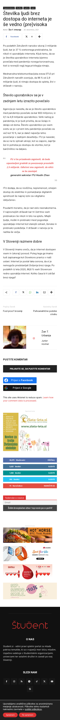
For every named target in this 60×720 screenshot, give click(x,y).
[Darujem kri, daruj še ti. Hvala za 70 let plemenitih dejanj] (27, 581)
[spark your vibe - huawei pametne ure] (27, 562)
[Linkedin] (37, 292)
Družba (19, 8)
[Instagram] (14, 681)
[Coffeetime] (30, 600)
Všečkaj (51, 460)
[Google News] (30, 689)
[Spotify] (29, 681)
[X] (23, 292)
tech (33, 8)
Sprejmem (10, 715)
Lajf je (26, 8)
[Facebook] (16, 292)
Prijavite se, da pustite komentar (30, 368)
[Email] (44, 292)
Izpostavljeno (9, 8)
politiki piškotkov (33, 709)
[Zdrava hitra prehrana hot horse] (27, 544)
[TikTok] (37, 681)
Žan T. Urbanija (15, 29)
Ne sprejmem (27, 715)
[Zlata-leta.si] (26, 450)
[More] (39, 37)
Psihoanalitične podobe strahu (45, 313)
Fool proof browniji (12, 311)
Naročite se (49, 486)
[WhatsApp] (30, 292)
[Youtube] (52, 681)
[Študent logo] (30, 625)
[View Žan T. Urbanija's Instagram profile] (34, 338)
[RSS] (22, 681)
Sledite (51, 466)
